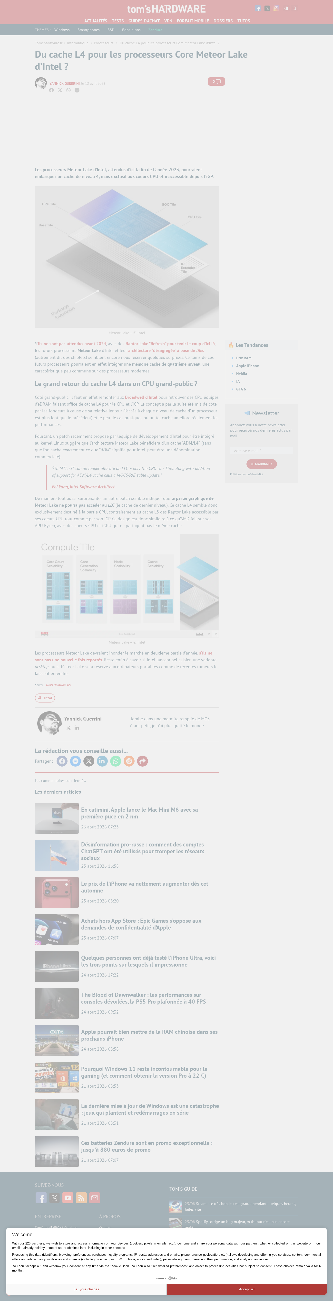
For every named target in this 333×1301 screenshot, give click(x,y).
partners (38, 1243)
